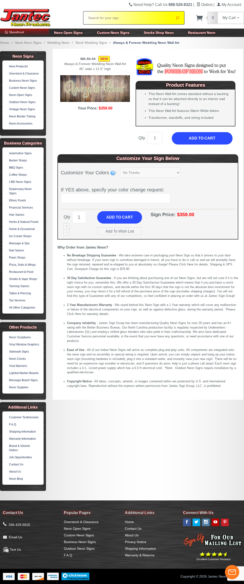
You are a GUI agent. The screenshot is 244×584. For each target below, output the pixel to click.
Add (119, 217)
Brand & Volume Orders (19, 448)
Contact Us (16, 464)
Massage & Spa (19, 243)
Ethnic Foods (17, 200)
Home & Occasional (22, 229)
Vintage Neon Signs (22, 109)
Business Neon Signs (23, 80)
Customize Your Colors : (89, 172)
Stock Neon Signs (28, 43)
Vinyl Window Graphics (24, 344)
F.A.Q (68, 555)
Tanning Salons (19, 286)
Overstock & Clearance (24, 73)
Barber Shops (18, 160)
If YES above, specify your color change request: (112, 189)
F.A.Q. (13, 424)
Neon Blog (16, 478)
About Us (15, 471)
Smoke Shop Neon (159, 33)
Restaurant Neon (201, 33)
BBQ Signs (16, 167)
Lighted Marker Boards (24, 373)
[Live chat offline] (232, 572)
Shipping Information (22, 431)
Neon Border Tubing (22, 116)
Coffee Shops (18, 174)
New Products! (18, 66)
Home (4, 43)
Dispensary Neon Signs (20, 191)
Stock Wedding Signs (91, 43)
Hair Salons (16, 214)
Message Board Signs (23, 380)
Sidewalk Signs (19, 351)
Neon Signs (23, 56)
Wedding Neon (58, 43)
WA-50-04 (88, 59)
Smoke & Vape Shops (23, 279)
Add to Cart (202, 138)
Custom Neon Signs (113, 33)
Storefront (16, 32)
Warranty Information (22, 438)
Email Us (15, 537)
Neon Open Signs (68, 33)
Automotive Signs (20, 153)
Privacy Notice (135, 542)
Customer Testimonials (24, 417)
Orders (206, 5)
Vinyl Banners (18, 366)
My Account (231, 5)
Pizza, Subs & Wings (22, 264)
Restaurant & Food (21, 272)
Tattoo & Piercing (20, 293)
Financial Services (21, 207)
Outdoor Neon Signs (22, 102)
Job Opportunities (20, 457)
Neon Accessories (20, 123)
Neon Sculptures (20, 337)
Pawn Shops (17, 257)
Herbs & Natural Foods (24, 222)
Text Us (15, 549)
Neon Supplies (18, 387)
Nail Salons (16, 250)
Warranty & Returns (139, 555)
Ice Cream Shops (20, 236)
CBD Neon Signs (20, 182)
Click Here (186, 264)
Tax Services (17, 300)
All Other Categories (22, 307)
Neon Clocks (17, 358)
